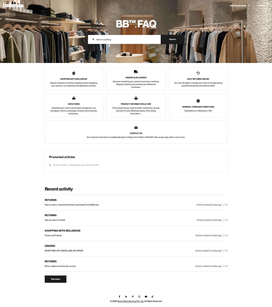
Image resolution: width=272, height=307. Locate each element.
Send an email (248, 11)
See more (58, 280)
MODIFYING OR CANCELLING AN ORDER (64, 251)
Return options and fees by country (60, 266)
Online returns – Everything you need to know (76, 165)
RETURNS (51, 200)
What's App (247, 16)
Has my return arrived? (55, 220)
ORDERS (50, 246)
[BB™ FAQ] (13, 5)
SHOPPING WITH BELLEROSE (62, 231)
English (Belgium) (238, 6)
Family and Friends (53, 235)
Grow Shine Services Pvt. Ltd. (130, 301)
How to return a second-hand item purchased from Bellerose (72, 205)
